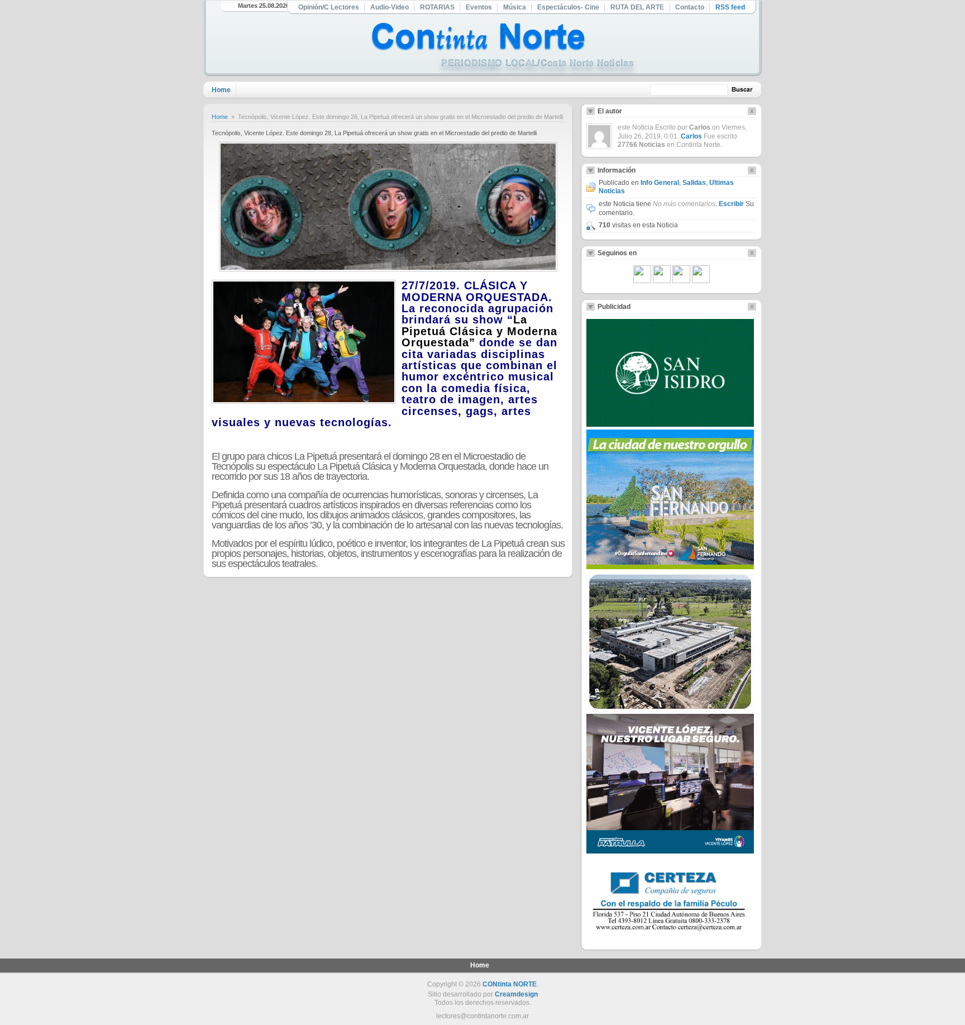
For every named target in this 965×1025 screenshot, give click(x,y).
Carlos (691, 136)
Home (221, 90)
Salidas (694, 183)
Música (514, 7)
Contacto (689, 7)
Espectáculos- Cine (568, 7)
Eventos (479, 7)
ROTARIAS (437, 7)
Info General (660, 183)
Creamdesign (516, 994)
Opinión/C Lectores (328, 7)
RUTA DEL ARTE (637, 7)
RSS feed (730, 7)
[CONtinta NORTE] (504, 49)
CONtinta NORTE (509, 984)
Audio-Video (389, 7)
